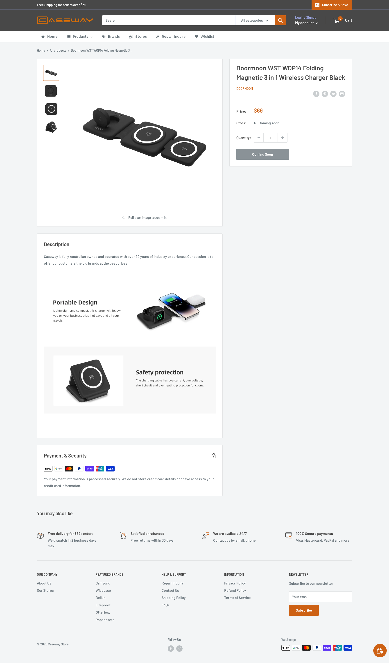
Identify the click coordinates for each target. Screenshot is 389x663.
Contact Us (170, 590)
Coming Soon (262, 154)
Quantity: (243, 137)
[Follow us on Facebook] (171, 648)
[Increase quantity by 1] (282, 137)
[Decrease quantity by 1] (258, 137)
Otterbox (103, 612)
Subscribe (304, 610)
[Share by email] (342, 93)
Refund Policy (235, 590)
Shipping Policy (174, 597)
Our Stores (45, 590)
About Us (44, 583)
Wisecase (103, 590)
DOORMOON (244, 88)
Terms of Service (237, 597)
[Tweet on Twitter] (333, 93)
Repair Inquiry (173, 583)
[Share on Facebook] (316, 93)
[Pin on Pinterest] (325, 93)
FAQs (166, 605)
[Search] (280, 20)
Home (41, 50)
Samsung (103, 583)
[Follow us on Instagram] (179, 648)
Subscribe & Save (335, 5)
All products (58, 50)
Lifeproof (103, 605)
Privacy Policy (235, 583)
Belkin (101, 597)
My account (304, 22)
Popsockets (105, 619)
